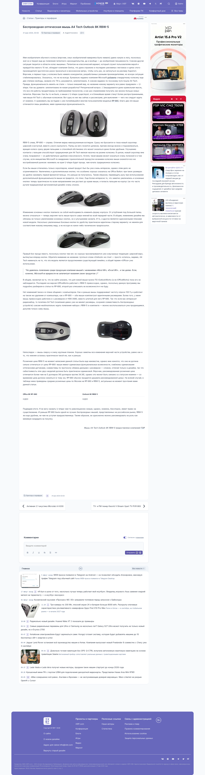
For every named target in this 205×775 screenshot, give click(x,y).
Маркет (73, 3)
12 (28, 677)
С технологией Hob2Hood (170, 208)
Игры (64, 3)
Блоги (55, 3)
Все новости (137, 568)
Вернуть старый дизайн (54, 750)
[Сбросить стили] (50, 552)
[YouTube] (144, 3)
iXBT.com (80, 724)
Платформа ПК (136, 11)
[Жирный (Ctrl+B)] (27, 552)
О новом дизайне (52, 739)
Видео (156, 99)
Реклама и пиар (132, 724)
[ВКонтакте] (132, 3)
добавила (111, 77)
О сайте (47, 733)
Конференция (43, 3)
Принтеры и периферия (46, 18)
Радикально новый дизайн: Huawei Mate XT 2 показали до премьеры (62, 621)
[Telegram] (150, 3)
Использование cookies (136, 733)
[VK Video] (176, 99)
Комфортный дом (157, 11)
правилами (140, 537)
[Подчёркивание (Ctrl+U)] (39, 552)
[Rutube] (181, 99)
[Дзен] (138, 3)
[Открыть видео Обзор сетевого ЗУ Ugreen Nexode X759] (168, 132)
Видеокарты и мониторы (58, 11)
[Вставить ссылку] (56, 552)
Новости (26, 11)
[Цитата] (44, 552)
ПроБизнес (86, 3)
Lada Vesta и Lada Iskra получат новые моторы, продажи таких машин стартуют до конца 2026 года (77, 667)
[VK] (162, 759)
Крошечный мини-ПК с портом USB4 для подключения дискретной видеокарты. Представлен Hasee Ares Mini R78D (80, 672)
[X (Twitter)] (155, 3)
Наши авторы (108, 724)
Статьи (38, 11)
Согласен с (132, 537)
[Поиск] (168, 3)
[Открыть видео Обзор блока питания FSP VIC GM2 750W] (168, 112)
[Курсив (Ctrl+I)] (33, 552)
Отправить (133, 553)
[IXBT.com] (24, 18)
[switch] (125, 538)
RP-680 (115, 101)
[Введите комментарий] (84, 545)
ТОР (143, 428)
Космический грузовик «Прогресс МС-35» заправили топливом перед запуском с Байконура (77, 600)
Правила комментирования (137, 729)
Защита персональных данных (139, 738)
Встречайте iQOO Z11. (174, 167)
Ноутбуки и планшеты (114, 11)
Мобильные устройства (87, 11)
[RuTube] (161, 3)
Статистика (107, 729)
